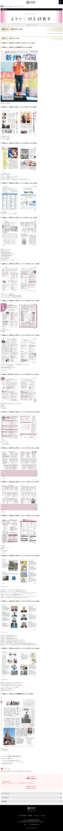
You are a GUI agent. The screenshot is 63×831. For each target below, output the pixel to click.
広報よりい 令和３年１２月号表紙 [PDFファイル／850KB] (17, 47)
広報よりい (11, 6)
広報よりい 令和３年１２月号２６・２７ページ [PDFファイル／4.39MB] (20, 555)
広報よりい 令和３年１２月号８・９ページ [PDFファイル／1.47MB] (19, 217)
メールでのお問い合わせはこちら (34, 824)
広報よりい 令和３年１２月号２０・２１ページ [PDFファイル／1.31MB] (20, 448)
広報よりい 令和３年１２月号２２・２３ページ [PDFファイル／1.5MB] (20, 481)
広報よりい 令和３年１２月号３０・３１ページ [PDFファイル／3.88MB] (20, 648)
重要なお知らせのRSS (31, 788)
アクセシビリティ (36, 815)
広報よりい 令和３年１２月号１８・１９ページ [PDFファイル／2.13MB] (20, 411)
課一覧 (25, 824)
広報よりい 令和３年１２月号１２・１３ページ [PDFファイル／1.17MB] (20, 300)
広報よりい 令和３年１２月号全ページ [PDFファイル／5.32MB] (18, 43)
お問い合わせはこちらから (7, 763)
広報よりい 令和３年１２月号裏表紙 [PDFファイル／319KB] (17, 693)
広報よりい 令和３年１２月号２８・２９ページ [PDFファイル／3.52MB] (20, 601)
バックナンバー (6, 793)
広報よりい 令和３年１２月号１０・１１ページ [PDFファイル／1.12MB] (20, 263)
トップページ (6, 6)
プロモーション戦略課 (6, 758)
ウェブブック (5, 797)
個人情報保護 (30, 815)
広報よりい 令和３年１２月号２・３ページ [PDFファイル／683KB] (19, 107)
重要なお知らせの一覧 (31, 786)
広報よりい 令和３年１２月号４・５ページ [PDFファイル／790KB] (19, 143)
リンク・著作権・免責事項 (22, 815)
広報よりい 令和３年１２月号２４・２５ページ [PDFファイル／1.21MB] (20, 515)
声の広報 (4, 801)
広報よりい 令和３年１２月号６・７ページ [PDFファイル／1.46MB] (19, 183)
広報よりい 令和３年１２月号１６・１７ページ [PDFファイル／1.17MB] (20, 374)
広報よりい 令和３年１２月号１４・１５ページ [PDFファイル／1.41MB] (20, 335)
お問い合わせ (43, 815)
